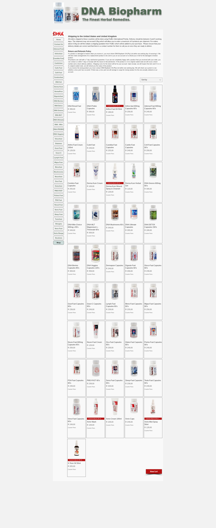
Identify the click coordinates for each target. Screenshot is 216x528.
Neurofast (58, 176)
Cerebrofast (58, 77)
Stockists (58, 238)
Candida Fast (58, 58)
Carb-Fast (58, 68)
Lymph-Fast (58, 158)
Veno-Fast (58, 228)
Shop (59, 243)
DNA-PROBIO (59, 129)
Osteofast (58, 186)
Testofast (58, 219)
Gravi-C (58, 153)
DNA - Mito (59, 124)
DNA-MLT (58, 115)
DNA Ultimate (59, 120)
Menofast (58, 167)
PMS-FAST (59, 191)
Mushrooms (58, 172)
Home (58, 39)
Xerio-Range (58, 233)
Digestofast (58, 96)
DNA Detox (58, 106)
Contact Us (58, 44)
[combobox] (151, 80)
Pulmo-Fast (58, 195)
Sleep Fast (59, 214)
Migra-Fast (58, 162)
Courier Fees (72, 112)
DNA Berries (58, 101)
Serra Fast (58, 210)
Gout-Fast (58, 148)
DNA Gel (58, 82)
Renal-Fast (58, 205)
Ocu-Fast (58, 181)
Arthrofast (58, 54)
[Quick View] (76, 94)
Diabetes (58, 143)
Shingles (58, 224)
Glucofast (58, 139)
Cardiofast (59, 63)
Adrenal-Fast (59, 49)
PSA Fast (58, 200)
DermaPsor (58, 91)
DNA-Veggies (59, 134)
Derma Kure (58, 87)
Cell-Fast (58, 72)
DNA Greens (58, 110)
